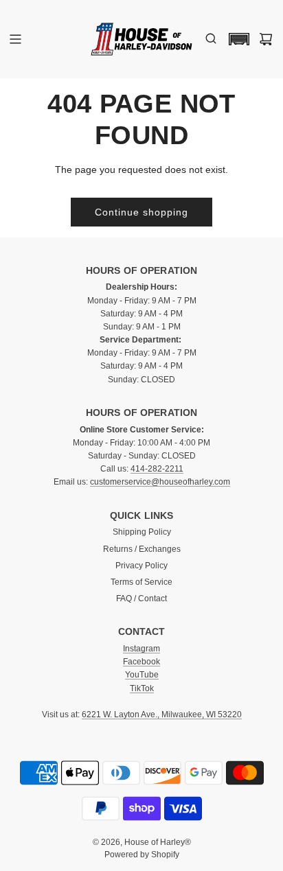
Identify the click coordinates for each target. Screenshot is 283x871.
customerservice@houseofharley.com (160, 482)
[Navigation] (15, 39)
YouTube (142, 675)
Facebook (141, 661)
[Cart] (266, 39)
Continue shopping (141, 212)
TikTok (142, 688)
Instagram (141, 648)
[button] (235, 39)
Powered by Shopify (141, 854)
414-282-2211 (157, 469)
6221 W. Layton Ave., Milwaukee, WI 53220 (162, 714)
